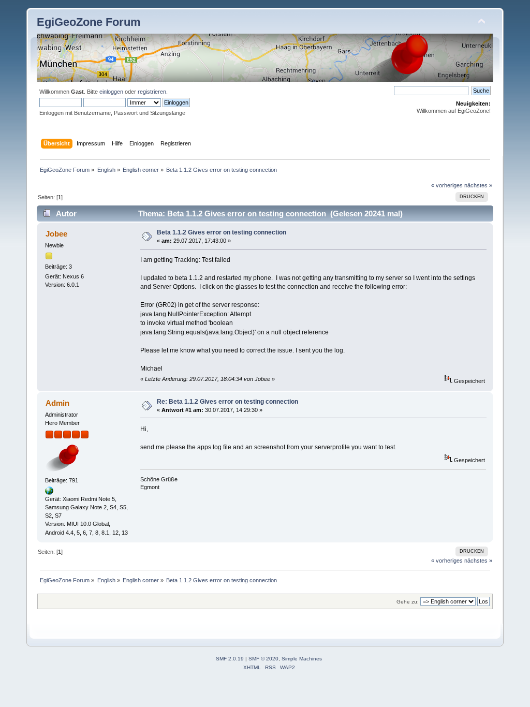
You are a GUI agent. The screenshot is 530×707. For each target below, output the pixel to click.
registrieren (152, 92)
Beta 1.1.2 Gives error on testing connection (221, 232)
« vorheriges (447, 185)
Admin (57, 403)
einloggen (111, 92)
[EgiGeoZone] (49, 493)
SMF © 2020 (263, 658)
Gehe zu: (407, 602)
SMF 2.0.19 (230, 658)
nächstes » (478, 185)
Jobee (56, 233)
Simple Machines (302, 658)
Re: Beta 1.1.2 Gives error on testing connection (227, 401)
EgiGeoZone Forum (89, 22)
